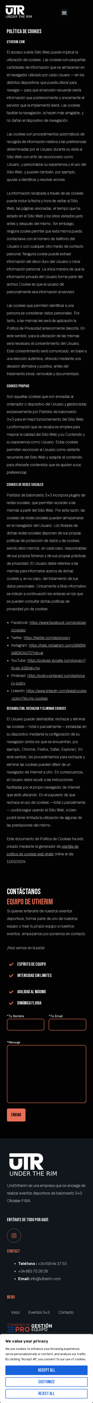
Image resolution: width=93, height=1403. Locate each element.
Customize (46, 1382)
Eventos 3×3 (39, 1312)
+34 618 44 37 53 (52, 1264)
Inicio (15, 1312)
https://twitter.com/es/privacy (47, 638)
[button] (64, 12)
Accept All (46, 1370)
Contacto (66, 1312)
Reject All (46, 1393)
